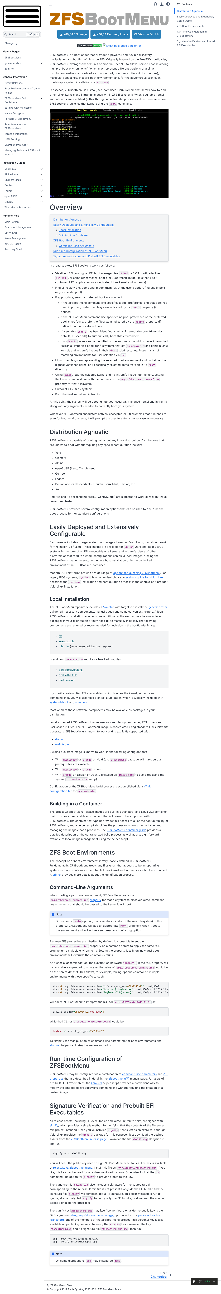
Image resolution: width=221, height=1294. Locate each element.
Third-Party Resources (17, 207)
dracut (59, 739)
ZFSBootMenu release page (89, 1139)
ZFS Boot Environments (68, 240)
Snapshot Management (18, 227)
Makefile (108, 607)
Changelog (10, 43)
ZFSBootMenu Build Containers (15, 100)
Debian (8, 185)
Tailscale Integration (15, 133)
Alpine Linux (11, 174)
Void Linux (10, 168)
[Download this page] (161, 4)
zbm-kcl (9, 68)
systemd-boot (59, 702)
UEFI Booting (12, 139)
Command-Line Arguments (76, 245)
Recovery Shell (13, 249)
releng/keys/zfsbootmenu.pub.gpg (91, 1215)
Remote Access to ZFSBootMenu (15, 126)
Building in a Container (73, 235)
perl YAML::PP (68, 675)
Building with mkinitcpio (18, 107)
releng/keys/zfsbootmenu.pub (72, 1167)
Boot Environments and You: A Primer (22, 90)
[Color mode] (168, 4)
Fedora (8, 190)
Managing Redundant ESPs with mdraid (22, 152)
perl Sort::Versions (71, 669)
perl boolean (67, 680)
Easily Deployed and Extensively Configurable (83, 224)
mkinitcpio (62, 744)
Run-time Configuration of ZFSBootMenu (80, 251)
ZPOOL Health (12, 243)
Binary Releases (13, 82)
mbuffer (64, 646)
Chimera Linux (12, 179)
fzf (60, 635)
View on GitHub (148, 34)
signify (54, 1125)
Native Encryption (14, 113)
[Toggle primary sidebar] (50, 4)
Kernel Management (15, 238)
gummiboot (80, 702)
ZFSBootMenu (12, 57)
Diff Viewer (10, 232)
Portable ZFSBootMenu (17, 118)
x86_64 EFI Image (75, 34)
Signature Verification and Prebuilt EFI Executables (86, 256)
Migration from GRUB (16, 144)
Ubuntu (8, 201)
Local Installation (70, 230)
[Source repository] (155, 4)
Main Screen (11, 221)
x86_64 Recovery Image (112, 34)
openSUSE (10, 196)
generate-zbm (12, 63)
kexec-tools (66, 641)
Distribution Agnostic (67, 219)
